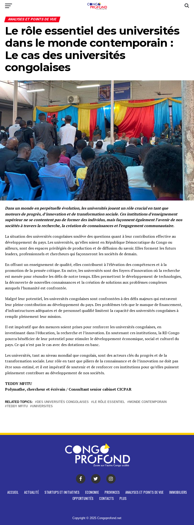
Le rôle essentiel (109, 402)
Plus (123, 498)
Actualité (31, 492)
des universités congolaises (63, 402)
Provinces (112, 492)
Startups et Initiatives (61, 492)
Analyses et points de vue (144, 492)
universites (42, 406)
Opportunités (82, 498)
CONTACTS (106, 498)
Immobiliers (178, 492)
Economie (92, 492)
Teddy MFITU (17, 406)
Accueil (12, 492)
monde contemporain (148, 402)
